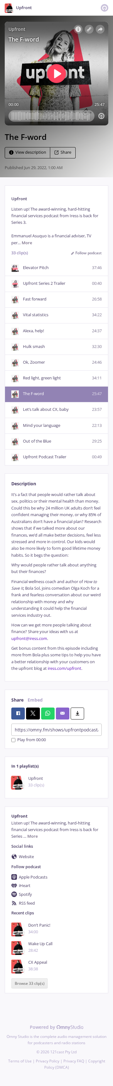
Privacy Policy (47, 1061)
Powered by (43, 1027)
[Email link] (62, 713)
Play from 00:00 (31, 740)
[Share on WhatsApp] (48, 713)
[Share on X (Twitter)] (33, 713)
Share (66, 152)
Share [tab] (17, 700)
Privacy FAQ (73, 1061)
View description (30, 152)
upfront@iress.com (29, 638)
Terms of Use (20, 1061)
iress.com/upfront (64, 668)
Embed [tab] (35, 700)
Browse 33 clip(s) (30, 983)
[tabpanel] (56, 581)
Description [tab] (23, 484)
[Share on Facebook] (18, 713)
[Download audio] (77, 713)
